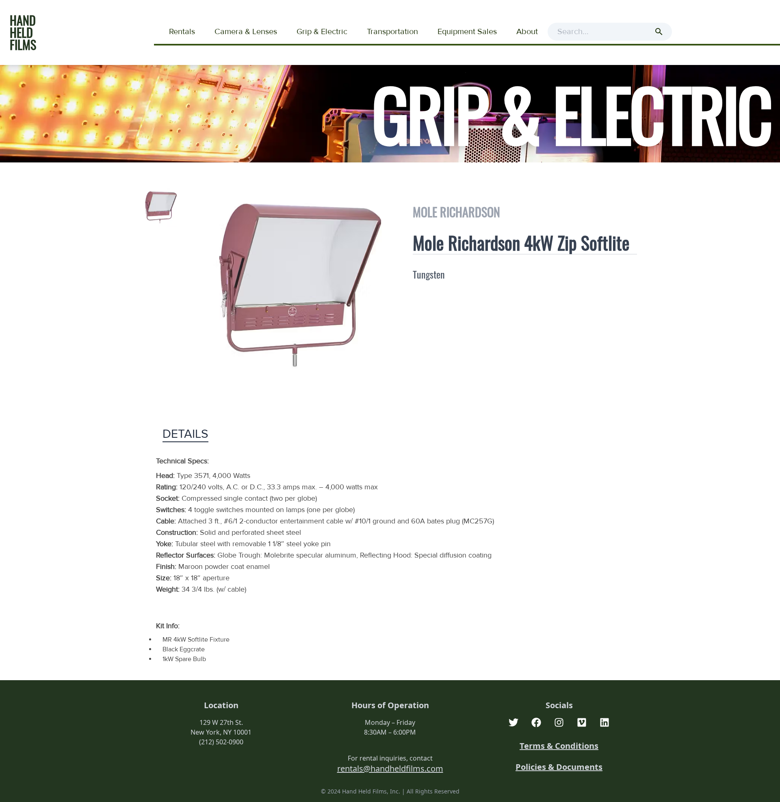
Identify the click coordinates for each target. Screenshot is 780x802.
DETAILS (185, 434)
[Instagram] (559, 722)
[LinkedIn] (604, 722)
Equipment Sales (467, 32)
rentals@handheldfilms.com (390, 768)
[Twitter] (513, 722)
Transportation (392, 32)
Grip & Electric (322, 32)
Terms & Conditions (559, 745)
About (527, 32)
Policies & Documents (559, 766)
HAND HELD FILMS (23, 32)
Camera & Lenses (245, 32)
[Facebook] (536, 722)
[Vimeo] (581, 722)
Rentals (182, 32)
